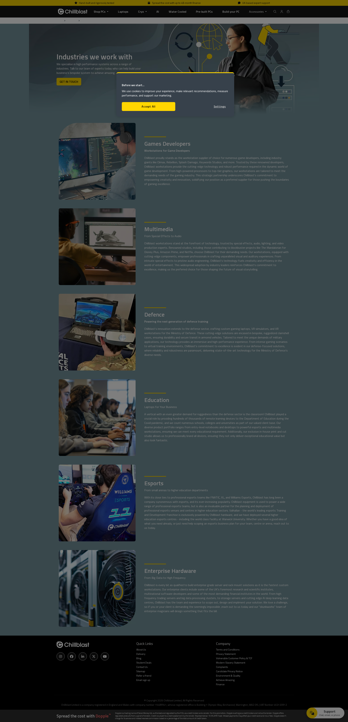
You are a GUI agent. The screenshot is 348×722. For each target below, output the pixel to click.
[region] (175, 94)
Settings (220, 106)
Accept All (149, 106)
